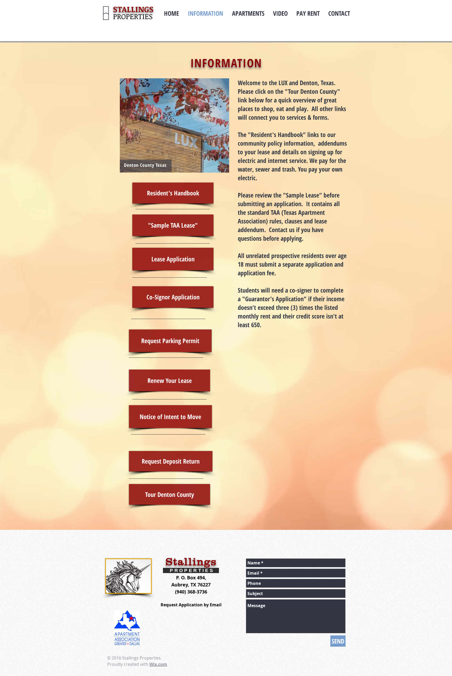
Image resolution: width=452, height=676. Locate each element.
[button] (174, 125)
